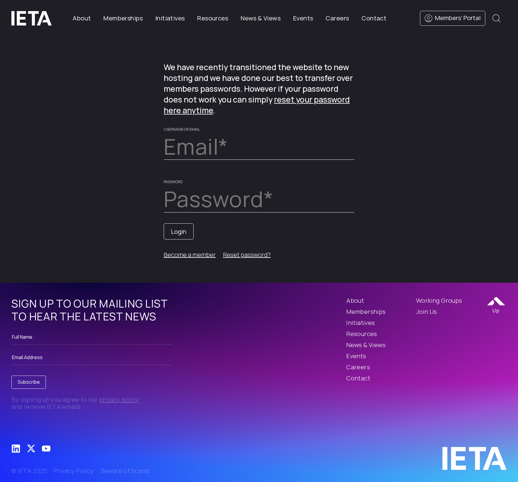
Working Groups (439, 300)
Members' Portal (457, 17)
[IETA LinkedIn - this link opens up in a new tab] (15, 448)
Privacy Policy (73, 471)
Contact (374, 18)
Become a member (190, 255)
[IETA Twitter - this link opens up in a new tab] (31, 448)
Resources (212, 18)
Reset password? (247, 255)
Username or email (182, 129)
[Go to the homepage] (474, 458)
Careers (337, 18)
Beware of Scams (125, 471)
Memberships (123, 18)
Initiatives (170, 18)
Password (173, 181)
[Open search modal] (496, 18)
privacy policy (119, 399)
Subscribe (29, 382)
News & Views (261, 18)
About (82, 18)
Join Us (426, 311)
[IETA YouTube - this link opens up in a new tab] (46, 449)
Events (303, 18)
